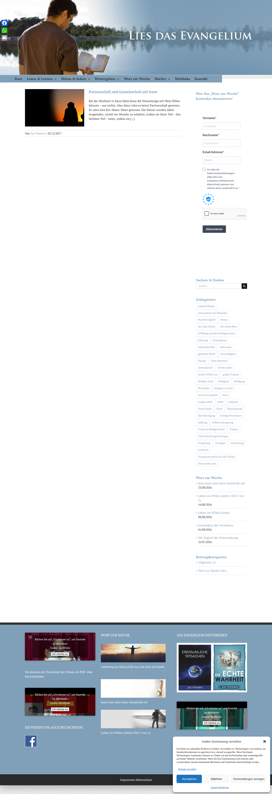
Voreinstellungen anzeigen (248, 778)
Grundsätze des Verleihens (215, 525)
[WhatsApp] (4, 30)
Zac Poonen (38, 133)
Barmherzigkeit (206, 319)
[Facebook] (4, 23)
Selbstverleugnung (222, 422)
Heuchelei (203, 388)
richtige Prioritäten (230, 415)
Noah (219, 408)
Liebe (220, 402)
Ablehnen (216, 778)
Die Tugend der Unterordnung (218, 538)
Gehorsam (225, 347)
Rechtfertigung (206, 415)
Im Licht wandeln (208, 395)
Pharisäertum (234, 408)
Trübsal (233, 429)
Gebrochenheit (206, 347)
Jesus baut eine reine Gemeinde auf (221, 483)
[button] (264, 741)
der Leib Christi (206, 326)
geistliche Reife (206, 354)
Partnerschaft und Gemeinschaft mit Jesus (123, 91)
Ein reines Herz (228, 326)
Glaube (202, 360)
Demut (224, 319)
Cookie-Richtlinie (220, 787)
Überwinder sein (207, 463)
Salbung (202, 422)
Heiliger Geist (205, 381)
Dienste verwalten (187, 769)
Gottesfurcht (205, 367)
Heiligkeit (223, 381)
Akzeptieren (189, 778)
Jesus (226, 395)
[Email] (4, 37)
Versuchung (237, 443)
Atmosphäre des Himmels (212, 313)
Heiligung (239, 381)
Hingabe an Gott (223, 388)
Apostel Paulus (206, 306)
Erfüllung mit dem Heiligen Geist (216, 333)
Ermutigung (219, 340)
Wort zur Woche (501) (212, 571)
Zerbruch (203, 450)
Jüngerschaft (205, 402)
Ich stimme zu (60, 654)
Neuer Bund (204, 408)
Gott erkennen (219, 360)
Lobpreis (233, 402)
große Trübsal (231, 374)
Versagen (220, 443)
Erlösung (203, 340)
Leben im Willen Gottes (214, 513)
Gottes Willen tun (208, 374)
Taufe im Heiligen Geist (211, 429)
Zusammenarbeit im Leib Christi (216, 456)
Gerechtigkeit (228, 354)
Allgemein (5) (207, 562)
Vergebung (204, 443)
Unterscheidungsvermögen (213, 436)
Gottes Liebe (224, 367)
